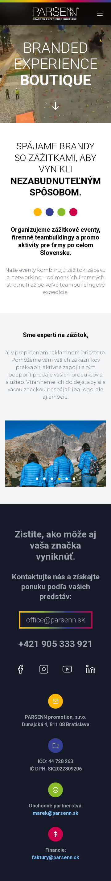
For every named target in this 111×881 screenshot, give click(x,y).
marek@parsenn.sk (55, 813)
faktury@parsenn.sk (55, 857)
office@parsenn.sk (55, 620)
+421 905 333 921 (55, 643)
